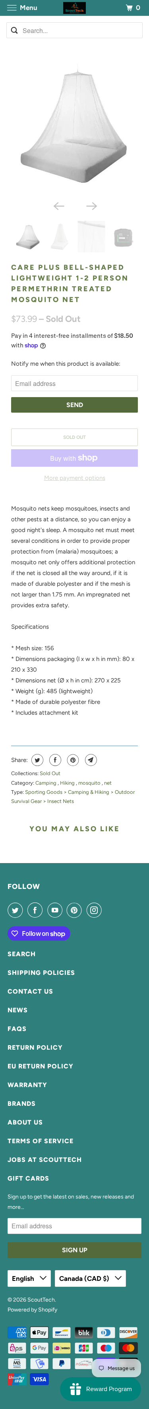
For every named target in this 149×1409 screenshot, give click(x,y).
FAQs (17, 1029)
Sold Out (50, 773)
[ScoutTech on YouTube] (56, 910)
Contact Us (30, 991)
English (24, 1278)
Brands (22, 1103)
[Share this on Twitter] (36, 760)
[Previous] (58, 205)
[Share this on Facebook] (54, 760)
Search (22, 954)
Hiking (68, 783)
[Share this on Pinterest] (72, 760)
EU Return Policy (41, 1066)
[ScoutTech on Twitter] (17, 910)
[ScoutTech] (74, 8)
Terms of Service (41, 1141)
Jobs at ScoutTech (45, 1159)
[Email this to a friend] (90, 760)
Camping (46, 783)
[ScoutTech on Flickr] (107, 910)
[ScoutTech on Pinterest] (76, 910)
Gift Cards (28, 1178)
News (18, 1010)
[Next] (91, 205)
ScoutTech (41, 1299)
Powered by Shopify (32, 1309)
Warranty (27, 1085)
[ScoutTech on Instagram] (96, 910)
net (108, 783)
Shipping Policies (41, 972)
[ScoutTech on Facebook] (36, 910)
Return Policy (35, 1047)
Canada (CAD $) (85, 1278)
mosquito (90, 783)
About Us (25, 1122)
